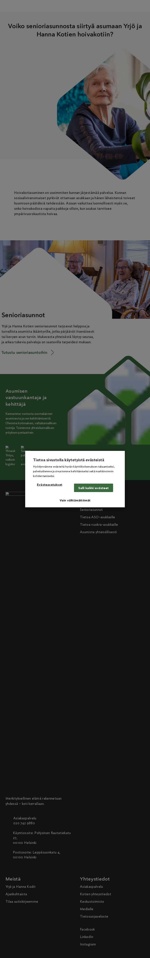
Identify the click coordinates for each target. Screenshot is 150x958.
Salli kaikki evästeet (93, 488)
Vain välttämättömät (75, 500)
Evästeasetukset (49, 485)
